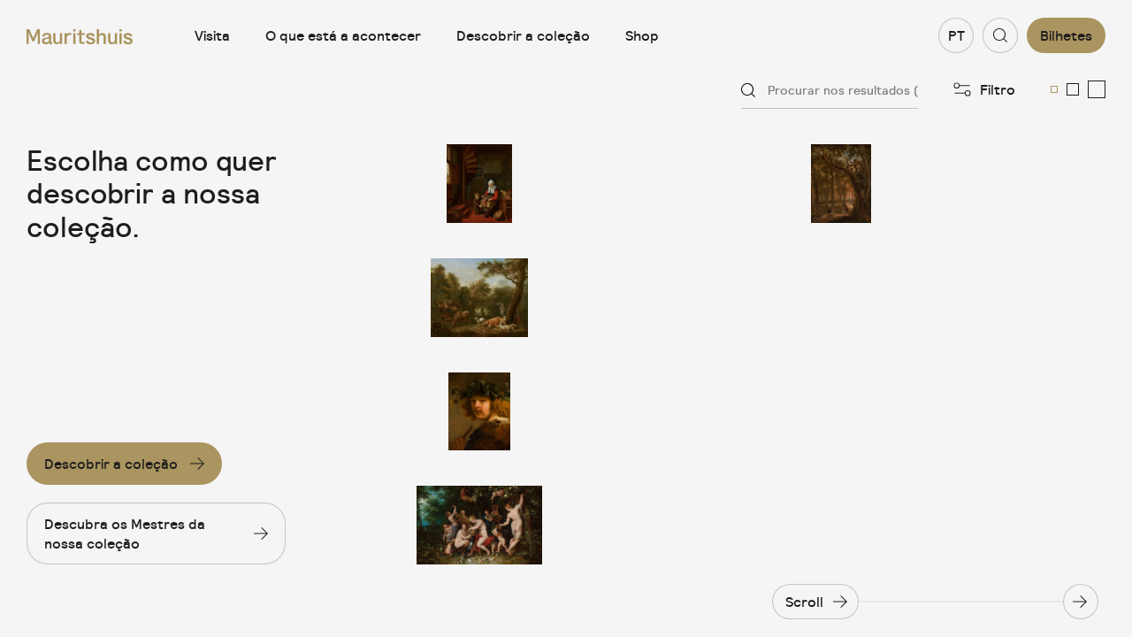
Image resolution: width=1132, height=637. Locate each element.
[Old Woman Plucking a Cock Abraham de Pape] (479, 183)
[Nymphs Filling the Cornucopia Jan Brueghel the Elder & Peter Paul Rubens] (479, 525)
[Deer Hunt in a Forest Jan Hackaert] (841, 183)
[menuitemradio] (1054, 89)
